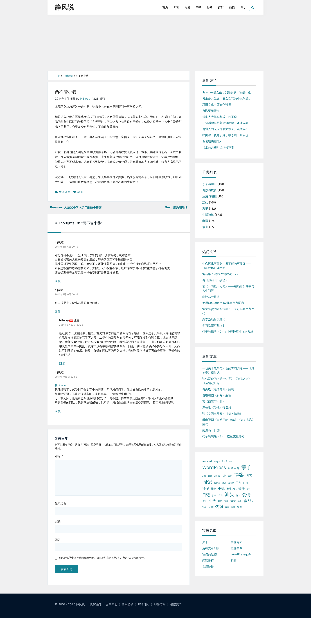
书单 (199, 7)
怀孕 (205, 488)
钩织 (219, 506)
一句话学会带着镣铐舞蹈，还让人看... (226, 123)
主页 (57, 75)
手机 (221, 488)
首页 (165, 7)
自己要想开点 (211, 110)
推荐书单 (236, 548)
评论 (59, 456)
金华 (210, 507)
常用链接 (208, 566)
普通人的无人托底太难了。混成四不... (226, 129)
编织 (233, 501)
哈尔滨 (217, 483)
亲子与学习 (209, 184)
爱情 (246, 494)
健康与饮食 (209, 190)
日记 (206, 495)
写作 (224, 475)
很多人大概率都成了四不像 (219, 117)
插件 (241, 488)
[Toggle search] (252, 7)
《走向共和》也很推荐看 (218, 147)
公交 (210, 475)
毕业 (220, 495)
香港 (233, 507)
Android (207, 461)
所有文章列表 (211, 548)
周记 (207, 482)
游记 (205, 208)
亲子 (246, 467)
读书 (205, 227)
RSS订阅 (143, 604)
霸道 (80, 192)
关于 (243, 7)
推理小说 (231, 488)
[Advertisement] (155, 44)
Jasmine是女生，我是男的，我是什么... (227, 92)
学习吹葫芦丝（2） (214, 325)
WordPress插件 (241, 554)
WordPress (214, 467)
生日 (204, 500)
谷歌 (240, 501)
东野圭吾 (233, 468)
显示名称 (60, 503)
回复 (58, 281)
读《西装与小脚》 (213, 401)
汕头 (229, 494)
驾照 (239, 507)
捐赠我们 (176, 604)
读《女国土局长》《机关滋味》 (222, 413)
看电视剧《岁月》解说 (216, 395)
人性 (204, 475)
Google (217, 461)
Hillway (85, 98)
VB (230, 461)
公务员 (217, 476)
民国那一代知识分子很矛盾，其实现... (226, 135)
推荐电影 (236, 542)
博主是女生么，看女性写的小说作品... (226, 98)
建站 (205, 202)
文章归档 (111, 604)
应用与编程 (209, 196)
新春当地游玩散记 (213, 319)
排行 (221, 7)
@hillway (61, 385)
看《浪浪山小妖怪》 (215, 280)
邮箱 (58, 521)
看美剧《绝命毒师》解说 (218, 389)
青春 (227, 507)
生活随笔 (68, 75)
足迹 (187, 7)
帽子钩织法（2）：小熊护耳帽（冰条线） (229, 331)
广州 (245, 482)
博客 (239, 475)
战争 (213, 488)
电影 (205, 221)
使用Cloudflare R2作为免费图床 (223, 303)
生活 (212, 501)
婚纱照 (231, 483)
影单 (210, 7)
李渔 (214, 495)
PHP (224, 461)
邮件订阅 (159, 604)
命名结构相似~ (212, 141)
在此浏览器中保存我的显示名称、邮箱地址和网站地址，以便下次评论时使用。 (103, 557)
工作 (238, 483)
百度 (226, 501)
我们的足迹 (209, 554)
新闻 (249, 489)
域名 (224, 483)
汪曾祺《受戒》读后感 (216, 407)
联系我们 (95, 604)
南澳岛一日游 (211, 296)
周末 (249, 475)
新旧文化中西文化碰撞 (216, 104)
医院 (230, 475)
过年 (204, 507)
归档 (176, 7)
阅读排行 (208, 560)
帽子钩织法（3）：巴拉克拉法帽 (223, 436)
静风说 (64, 7)
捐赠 (232, 7)
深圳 (238, 495)
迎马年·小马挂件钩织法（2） (220, 274)
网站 (58, 540)
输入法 (248, 501)
